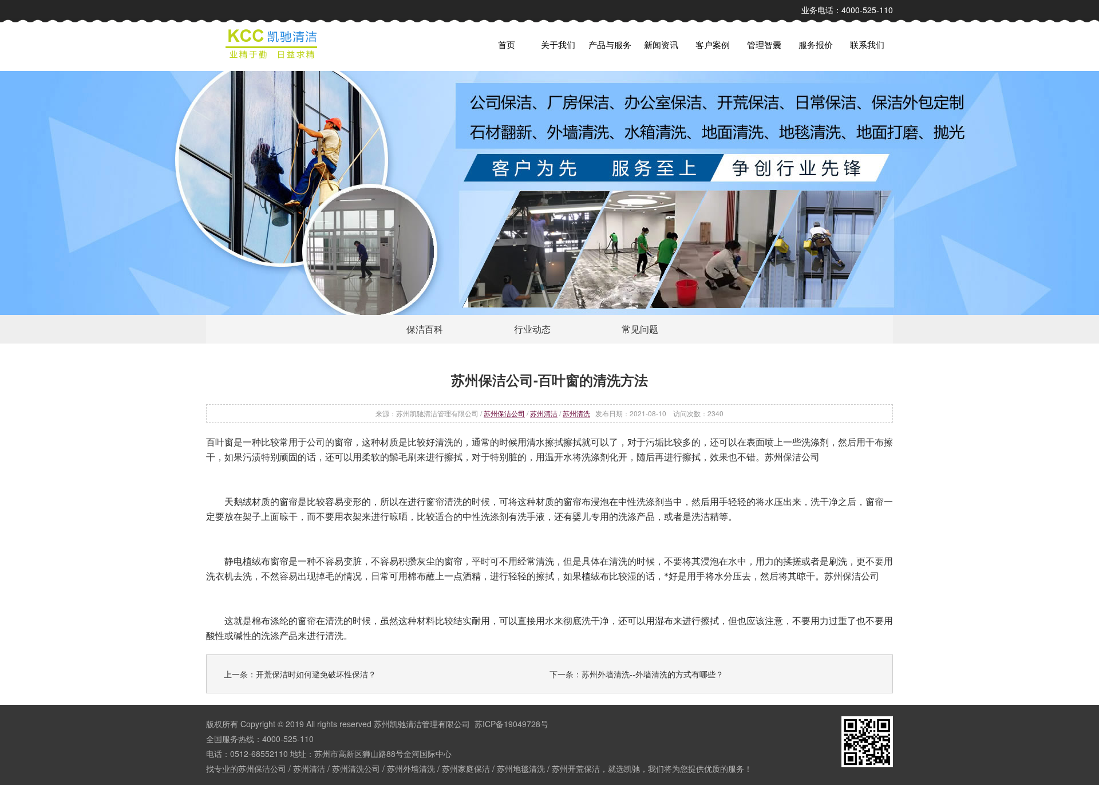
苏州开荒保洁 (576, 768)
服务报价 (815, 44)
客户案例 (712, 44)
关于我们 (558, 44)
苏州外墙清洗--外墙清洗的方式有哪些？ (653, 674)
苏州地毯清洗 (521, 768)
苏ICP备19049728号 (511, 723)
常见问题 (640, 329)
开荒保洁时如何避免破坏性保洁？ (316, 674)
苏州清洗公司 (356, 768)
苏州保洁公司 (504, 413)
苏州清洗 (576, 413)
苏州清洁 (544, 413)
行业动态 (532, 329)
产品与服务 (609, 44)
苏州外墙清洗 (411, 768)
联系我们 (867, 44)
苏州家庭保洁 (466, 768)
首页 (506, 44)
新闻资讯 (661, 44)
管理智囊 (764, 44)
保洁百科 (424, 329)
